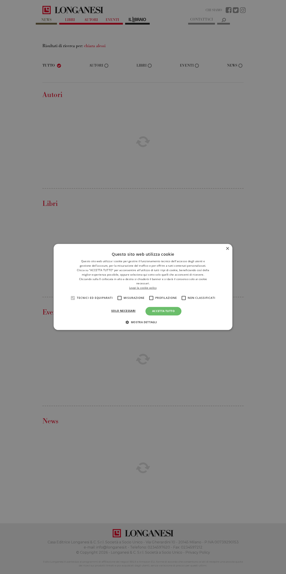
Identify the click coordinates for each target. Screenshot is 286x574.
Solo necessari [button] (123, 311)
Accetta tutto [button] (163, 311)
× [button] (227, 248)
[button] (143, 322)
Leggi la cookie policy (143, 288)
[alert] (143, 287)
